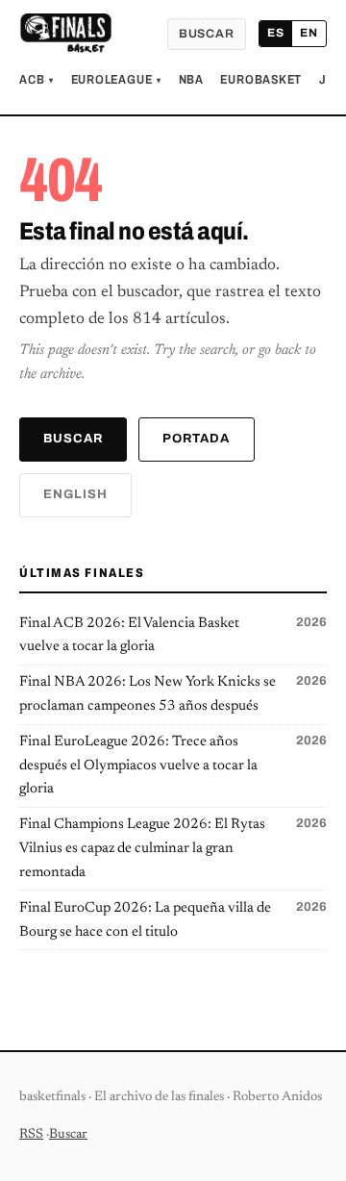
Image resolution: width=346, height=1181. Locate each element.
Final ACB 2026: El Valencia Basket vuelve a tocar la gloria (173, 635)
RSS (31, 1135)
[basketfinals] (65, 33)
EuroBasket (261, 80)
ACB (36, 80)
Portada (196, 438)
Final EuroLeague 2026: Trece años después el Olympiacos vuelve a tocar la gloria (173, 765)
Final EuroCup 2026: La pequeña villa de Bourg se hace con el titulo (173, 920)
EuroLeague (116, 80)
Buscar (207, 33)
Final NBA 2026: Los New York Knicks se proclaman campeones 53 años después (173, 694)
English (75, 494)
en (309, 32)
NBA (191, 80)
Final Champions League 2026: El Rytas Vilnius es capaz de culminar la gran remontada (173, 848)
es (275, 32)
